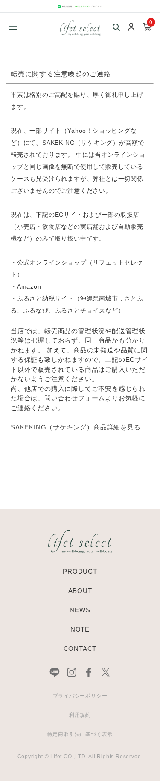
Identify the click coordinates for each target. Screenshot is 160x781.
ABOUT (80, 590)
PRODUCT (80, 571)
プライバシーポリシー (80, 696)
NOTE (80, 629)
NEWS (80, 610)
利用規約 (80, 715)
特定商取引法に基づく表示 (80, 734)
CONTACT (80, 648)
